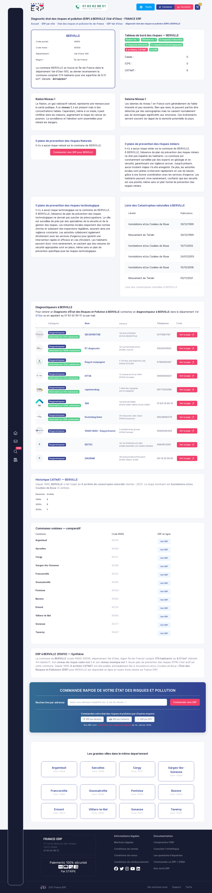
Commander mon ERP (184, 702)
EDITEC (89, 444)
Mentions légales (123, 842)
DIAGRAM (90, 458)
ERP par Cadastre (120, 719)
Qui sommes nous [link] (157, 887)
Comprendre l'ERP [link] (164, 842)
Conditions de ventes (126, 848)
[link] (15, 433)
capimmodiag (92, 389)
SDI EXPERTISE (92, 334)
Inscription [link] (185, 7)
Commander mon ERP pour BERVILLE (73, 152)
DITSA (88, 376)
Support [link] (176, 887)
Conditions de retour (126, 855)
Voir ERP (164, 541)
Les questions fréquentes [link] (168, 855)
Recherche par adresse (50, 702)
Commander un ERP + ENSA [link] (169, 862)
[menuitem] (35, 24)
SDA (87, 403)
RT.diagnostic (92, 348)
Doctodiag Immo (93, 417)
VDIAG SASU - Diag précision (100, 430)
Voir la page (185, 334)
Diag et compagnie (95, 362)
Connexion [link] (167, 7)
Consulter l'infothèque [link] (166, 848)
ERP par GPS (146, 719)
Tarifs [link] (148, 7)
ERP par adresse (93, 719)
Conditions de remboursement (131, 862)
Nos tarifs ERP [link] (161, 868)
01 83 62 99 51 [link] (51, 850)
